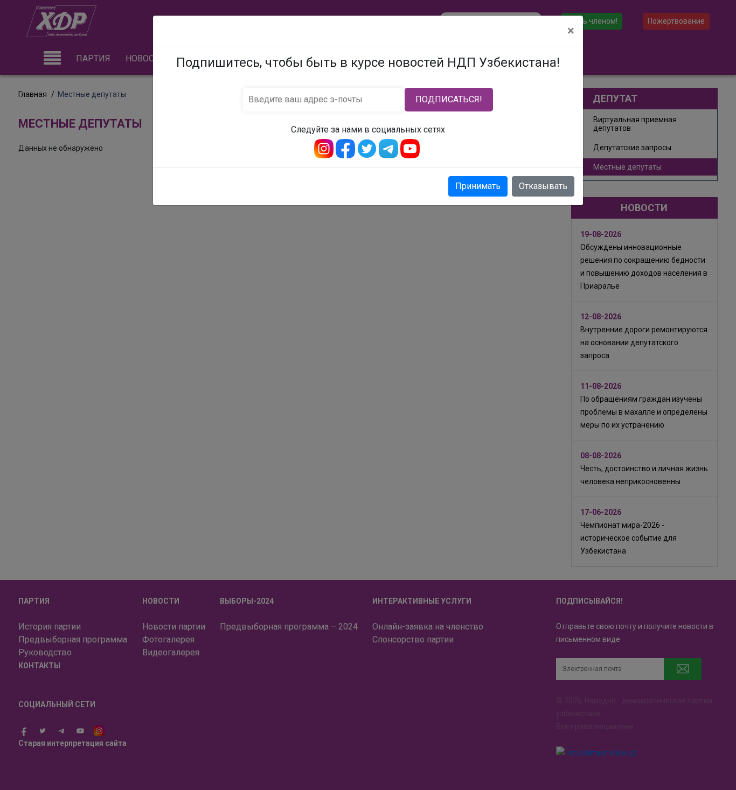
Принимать (478, 186)
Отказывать (543, 186)
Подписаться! (448, 99)
